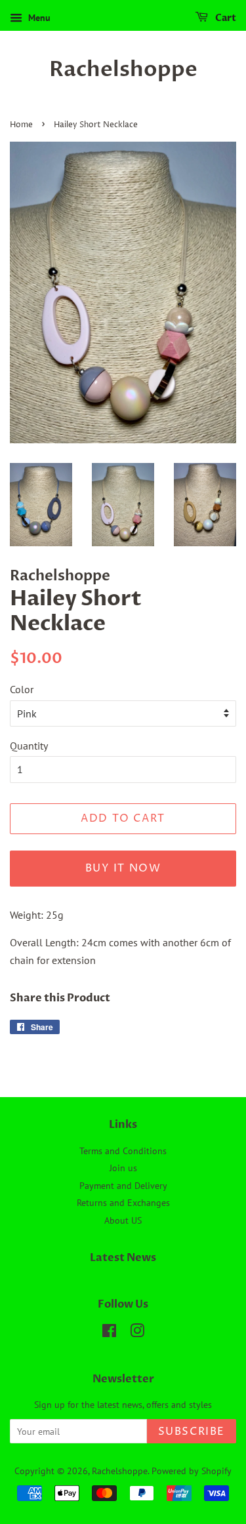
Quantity (29, 745)
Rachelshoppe (123, 69)
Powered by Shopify (192, 1471)
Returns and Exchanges (123, 1203)
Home (21, 124)
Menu (38, 18)
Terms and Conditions (123, 1151)
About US (123, 1220)
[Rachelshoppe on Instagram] (137, 1333)
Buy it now (123, 868)
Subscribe (191, 1431)
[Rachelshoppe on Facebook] (109, 1333)
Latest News (123, 1258)
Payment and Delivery (123, 1186)
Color (21, 689)
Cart (224, 18)
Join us (123, 1168)
